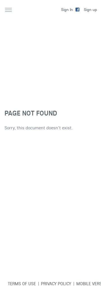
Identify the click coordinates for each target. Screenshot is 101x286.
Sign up (90, 9)
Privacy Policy (56, 283)
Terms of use (22, 283)
